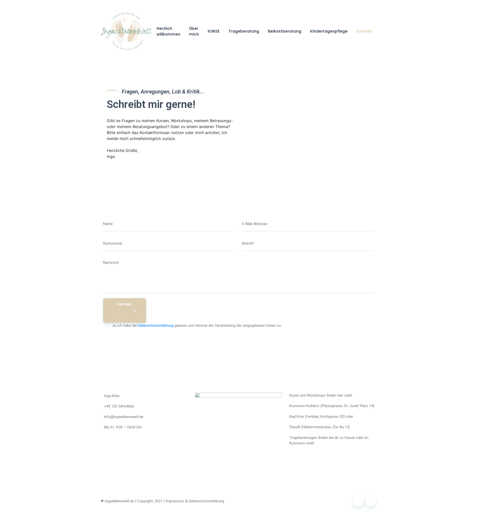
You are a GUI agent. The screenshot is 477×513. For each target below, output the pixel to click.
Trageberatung (243, 31)
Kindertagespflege (329, 31)
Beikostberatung (284, 31)
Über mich (194, 31)
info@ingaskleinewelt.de (123, 417)
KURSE (214, 31)
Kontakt (364, 31)
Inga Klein (112, 396)
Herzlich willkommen (168, 31)
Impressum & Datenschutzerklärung (194, 501)
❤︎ (102, 501)
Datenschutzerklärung (155, 325)
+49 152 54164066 (119, 406)
